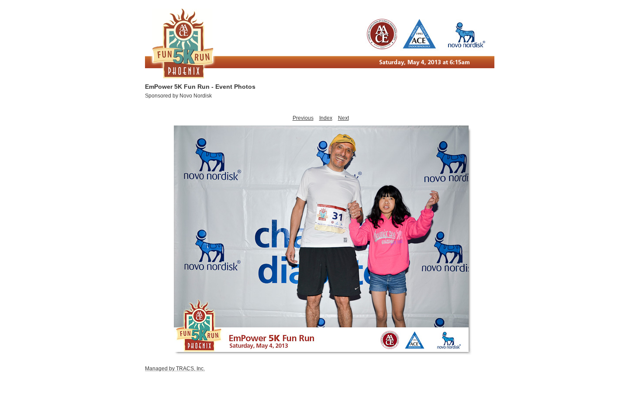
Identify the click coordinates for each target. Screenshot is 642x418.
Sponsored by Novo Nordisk (178, 96)
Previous (303, 118)
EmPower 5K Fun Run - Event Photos (200, 86)
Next (343, 118)
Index (325, 118)
